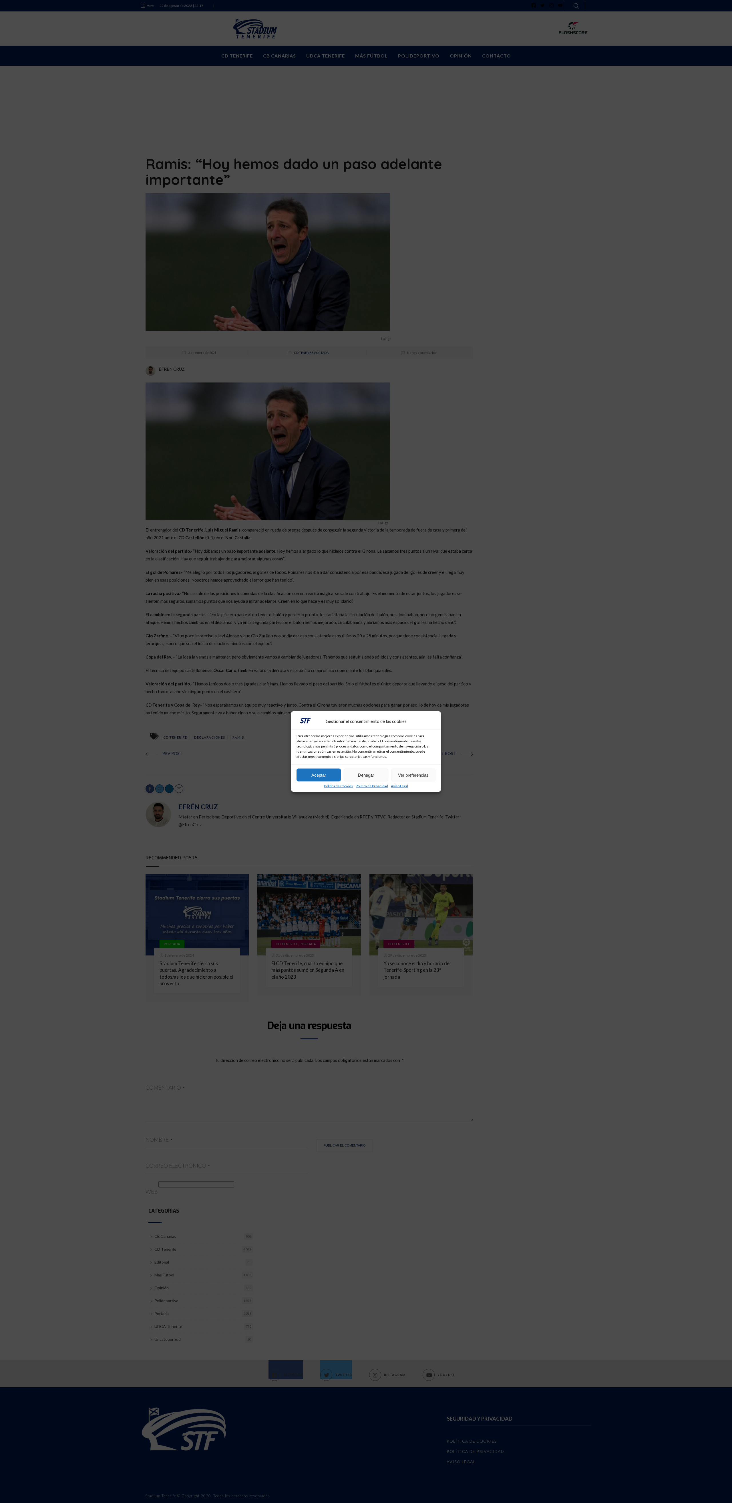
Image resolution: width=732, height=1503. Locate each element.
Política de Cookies (338, 786)
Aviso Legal (399, 786)
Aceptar (318, 774)
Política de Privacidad (372, 786)
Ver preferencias (413, 774)
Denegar (366, 774)
